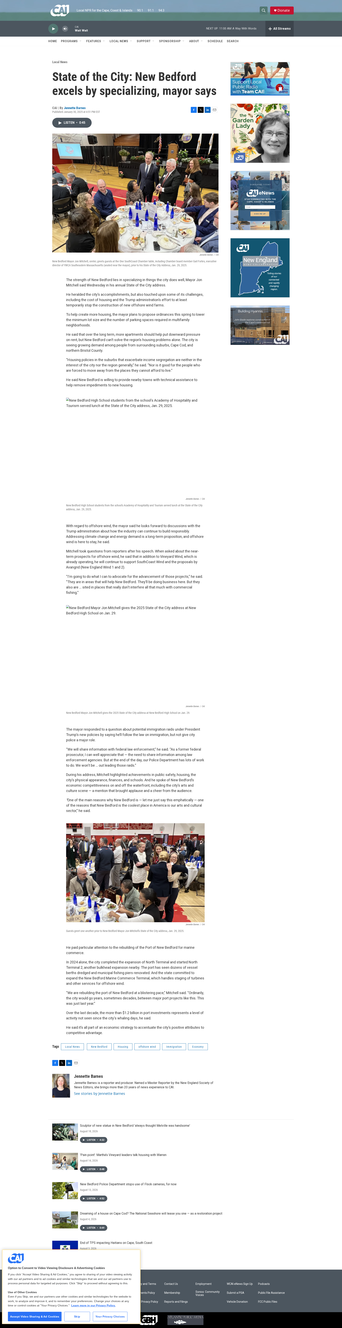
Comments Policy (144, 1292)
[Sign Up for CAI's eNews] (260, 200)
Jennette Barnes (75, 108)
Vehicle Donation (237, 1301)
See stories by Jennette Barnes (99, 1093)
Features (93, 41)
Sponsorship (170, 41)
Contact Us (171, 1283)
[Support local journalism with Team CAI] (260, 78)
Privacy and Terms (144, 1283)
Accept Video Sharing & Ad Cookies (34, 1316)
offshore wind (147, 1046)
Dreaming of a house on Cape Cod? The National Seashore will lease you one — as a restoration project (151, 1213)
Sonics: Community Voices (208, 1293)
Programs (69, 41)
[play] (53, 29)
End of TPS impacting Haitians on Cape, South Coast (116, 1243)
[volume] (65, 28)
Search (233, 41)
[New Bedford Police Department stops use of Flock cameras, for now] (65, 1190)
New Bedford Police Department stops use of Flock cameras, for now (128, 1184)
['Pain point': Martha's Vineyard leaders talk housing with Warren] (65, 1161)
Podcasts (264, 1283)
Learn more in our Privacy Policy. (93, 1305)
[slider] (71, 29)
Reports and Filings (176, 1301)
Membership (172, 1292)
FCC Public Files (267, 1301)
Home (52, 41)
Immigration (174, 1046)
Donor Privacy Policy (145, 1301)
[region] (71, 1286)
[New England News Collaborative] (260, 267)
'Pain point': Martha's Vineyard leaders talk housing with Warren (123, 1155)
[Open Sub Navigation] (80, 41)
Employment (204, 1283)
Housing (123, 1046)
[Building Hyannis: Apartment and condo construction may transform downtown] (260, 325)
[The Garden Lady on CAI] (260, 133)
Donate (283, 10)
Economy (198, 1046)
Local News (119, 41)
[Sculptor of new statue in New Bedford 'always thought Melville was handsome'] (65, 1132)
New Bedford (99, 1046)
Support (144, 41)
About (194, 41)
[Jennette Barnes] (61, 1086)
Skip (77, 1316)
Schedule (215, 41)
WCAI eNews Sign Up (240, 1283)
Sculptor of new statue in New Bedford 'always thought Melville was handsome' (135, 1125)
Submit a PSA (235, 1292)
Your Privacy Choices (110, 1316)
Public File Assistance (271, 1292)
